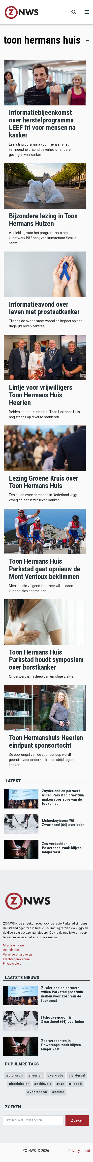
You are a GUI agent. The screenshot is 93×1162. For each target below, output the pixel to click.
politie (59, 1092)
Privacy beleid (79, 1151)
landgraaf (78, 1075)
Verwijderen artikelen (17, 954)
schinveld (44, 1084)
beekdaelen (20, 1084)
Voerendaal (38, 1092)
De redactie (11, 950)
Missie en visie (13, 945)
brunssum (15, 1075)
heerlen (36, 1075)
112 (61, 1084)
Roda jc (76, 1084)
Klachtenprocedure (16, 959)
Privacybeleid (12, 963)
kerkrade (56, 1075)
